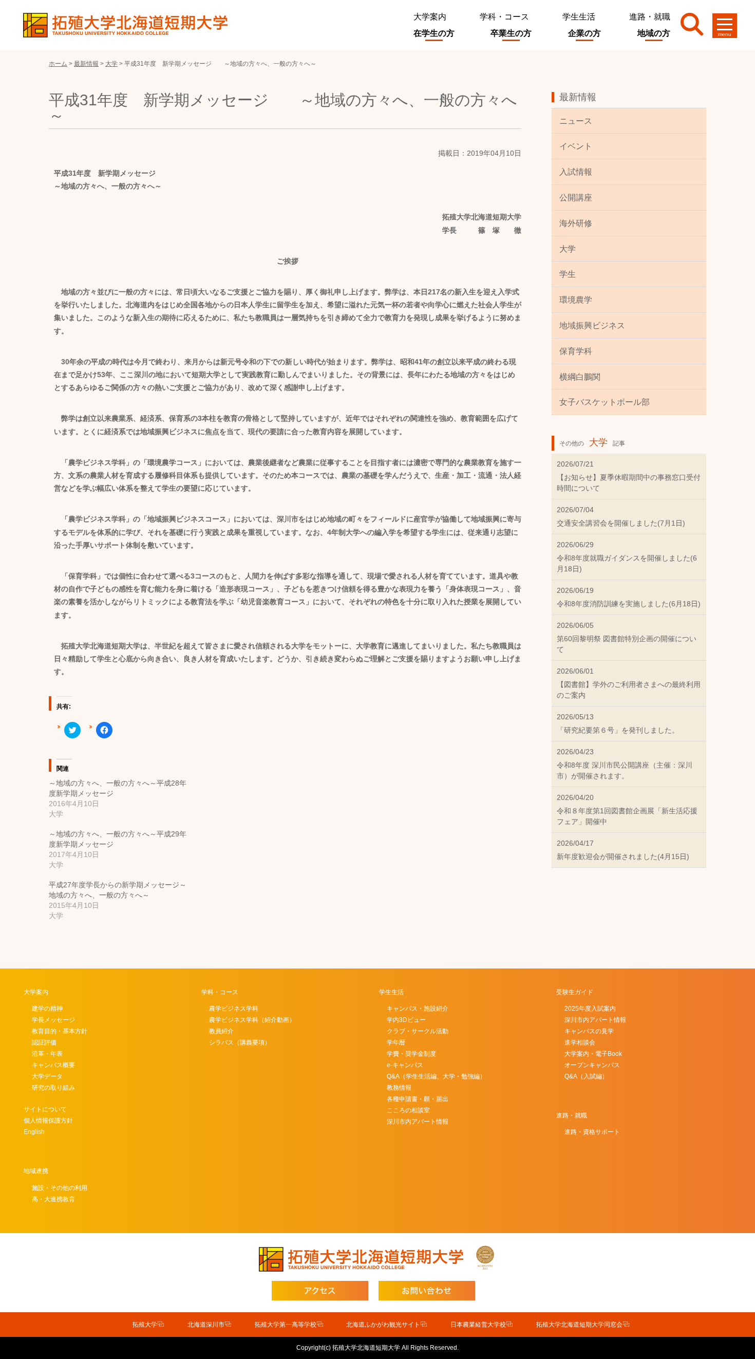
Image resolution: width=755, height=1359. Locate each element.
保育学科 (575, 351)
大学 (567, 249)
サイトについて (45, 1109)
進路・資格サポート (592, 1131)
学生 (567, 274)
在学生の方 (434, 33)
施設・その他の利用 (59, 1188)
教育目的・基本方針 (59, 1031)
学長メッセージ (53, 1019)
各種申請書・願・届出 (417, 1099)
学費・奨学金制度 (411, 1053)
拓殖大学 (145, 1324)
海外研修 (575, 223)
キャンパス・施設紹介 (417, 1008)
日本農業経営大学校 (478, 1324)
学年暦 (396, 1042)
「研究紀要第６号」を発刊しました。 (618, 730)
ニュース (575, 121)
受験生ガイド (574, 992)
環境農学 (575, 299)
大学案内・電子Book (593, 1053)
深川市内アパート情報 (417, 1121)
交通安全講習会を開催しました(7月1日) (621, 523)
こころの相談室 (408, 1110)
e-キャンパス (405, 1065)
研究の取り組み (53, 1087)
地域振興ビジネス (592, 325)
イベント (575, 146)
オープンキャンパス (592, 1065)
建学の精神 (47, 1008)
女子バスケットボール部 (604, 402)
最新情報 (577, 97)
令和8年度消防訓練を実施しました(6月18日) (629, 604)
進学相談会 (579, 1042)
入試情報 (575, 171)
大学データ (47, 1076)
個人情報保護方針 (48, 1120)
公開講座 (575, 197)
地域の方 (653, 33)
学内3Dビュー (406, 1019)
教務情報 (399, 1087)
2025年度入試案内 (590, 1008)
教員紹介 (221, 1031)
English (34, 1131)
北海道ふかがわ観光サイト (383, 1324)
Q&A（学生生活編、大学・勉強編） (436, 1076)
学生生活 (578, 16)
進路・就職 (649, 16)
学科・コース (504, 16)
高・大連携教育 (53, 1199)
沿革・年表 (47, 1053)
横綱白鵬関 (579, 377)
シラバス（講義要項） (240, 1042)
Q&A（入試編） (586, 1076)
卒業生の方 (511, 33)
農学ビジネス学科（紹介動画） (252, 1019)
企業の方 (584, 33)
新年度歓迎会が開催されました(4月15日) (623, 856)
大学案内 (429, 16)
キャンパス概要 (53, 1065)
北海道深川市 (205, 1324)
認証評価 (44, 1042)
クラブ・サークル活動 (417, 1031)
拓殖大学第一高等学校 (285, 1324)
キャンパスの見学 (589, 1031)
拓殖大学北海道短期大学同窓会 (579, 1324)
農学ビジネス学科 (233, 1008)
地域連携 (36, 1171)
